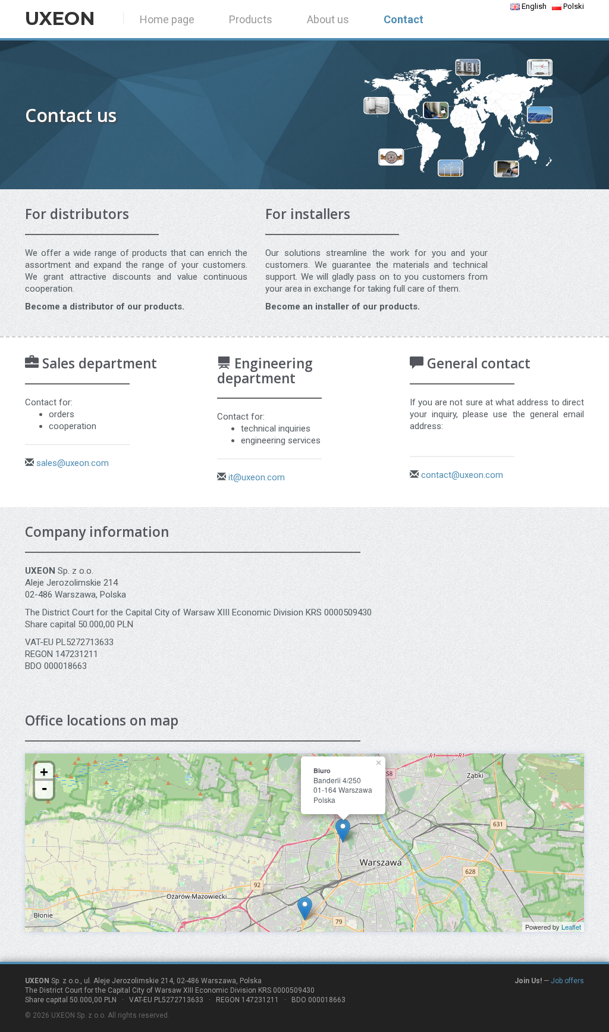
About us (328, 19)
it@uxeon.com (256, 477)
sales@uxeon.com (72, 463)
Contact (403, 19)
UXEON (60, 18)
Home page (167, 19)
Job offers (567, 981)
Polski (572, 6)
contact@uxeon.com (462, 475)
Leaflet (571, 926)
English (533, 6)
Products (250, 19)
